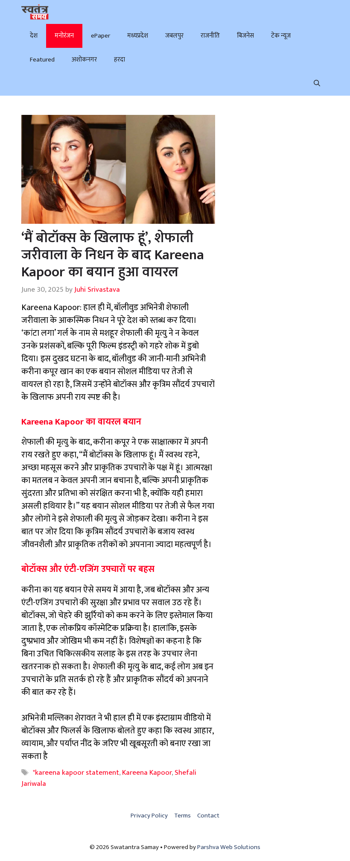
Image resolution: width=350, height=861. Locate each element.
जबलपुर (174, 35)
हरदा (119, 59)
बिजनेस (245, 35)
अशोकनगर (84, 59)
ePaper (100, 35)
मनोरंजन (64, 35)
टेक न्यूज (281, 35)
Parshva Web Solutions (228, 847)
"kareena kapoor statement (76, 773)
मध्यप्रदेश (137, 35)
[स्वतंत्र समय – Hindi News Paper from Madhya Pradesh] (35, 12)
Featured (42, 59)
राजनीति (210, 35)
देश (34, 35)
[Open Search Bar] (317, 84)
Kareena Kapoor (147, 773)
